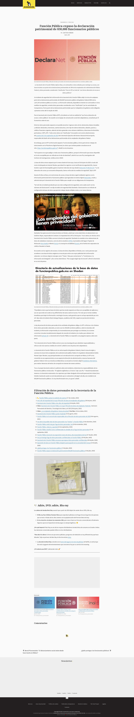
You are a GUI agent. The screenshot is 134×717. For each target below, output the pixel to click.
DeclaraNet (87, 178)
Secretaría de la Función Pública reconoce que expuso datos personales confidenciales (62, 440)
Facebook (74, 693)
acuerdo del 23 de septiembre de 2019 (47, 135)
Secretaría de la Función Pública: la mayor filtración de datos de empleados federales (66, 406)
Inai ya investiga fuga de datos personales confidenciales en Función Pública (59, 437)
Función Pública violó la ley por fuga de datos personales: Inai (55, 424)
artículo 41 (45, 336)
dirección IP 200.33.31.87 (87, 168)
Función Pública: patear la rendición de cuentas (52, 398)
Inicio (72, 3)
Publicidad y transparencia (68, 704)
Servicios (79, 3)
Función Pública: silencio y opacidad (47, 427)
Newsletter (88, 3)
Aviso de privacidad (40, 704)
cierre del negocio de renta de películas (72, 542)
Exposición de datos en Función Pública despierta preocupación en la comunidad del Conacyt (64, 443)
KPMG (70, 241)
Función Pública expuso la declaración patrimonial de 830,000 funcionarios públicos (61, 451)
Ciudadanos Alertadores (90, 361)
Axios (69, 537)
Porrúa (56, 243)
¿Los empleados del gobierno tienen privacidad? (55, 411)
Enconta (77, 243)
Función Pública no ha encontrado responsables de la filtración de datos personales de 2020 (63, 416)
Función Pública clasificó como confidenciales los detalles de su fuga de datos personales (63, 429)
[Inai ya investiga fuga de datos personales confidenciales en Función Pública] (89, 603)
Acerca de (104, 3)
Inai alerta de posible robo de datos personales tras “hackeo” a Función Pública (60, 422)
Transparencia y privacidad (67, 22)
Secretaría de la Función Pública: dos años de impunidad (53, 403)
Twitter (69, 693)
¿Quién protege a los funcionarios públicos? (49, 448)
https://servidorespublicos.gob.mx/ (47, 148)
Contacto (67, 707)
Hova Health (44, 243)
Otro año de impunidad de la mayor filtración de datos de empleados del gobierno (61, 400)
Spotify (64, 693)
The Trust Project (95, 704)
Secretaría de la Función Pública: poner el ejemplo (51, 414)
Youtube (59, 693)
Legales (104, 704)
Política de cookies (53, 704)
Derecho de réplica (82, 704)
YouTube (96, 3)
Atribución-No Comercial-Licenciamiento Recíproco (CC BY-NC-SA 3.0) (69, 713)
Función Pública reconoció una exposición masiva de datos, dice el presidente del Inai (61, 435)
